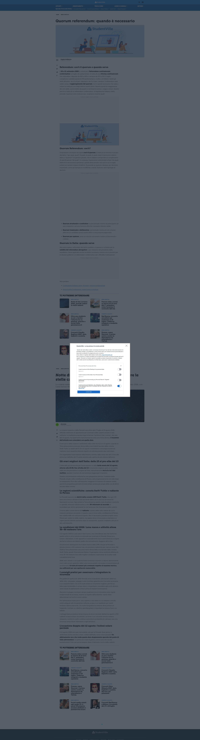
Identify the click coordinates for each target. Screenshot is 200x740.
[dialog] (100, 370)
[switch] (119, 369)
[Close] (127, 346)
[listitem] (100, 366)
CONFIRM (89, 392)
